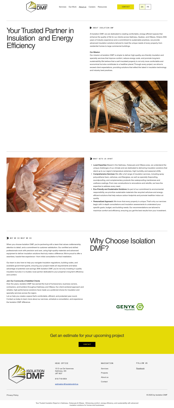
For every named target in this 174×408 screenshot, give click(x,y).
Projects (104, 373)
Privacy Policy (12, 395)
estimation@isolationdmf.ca (66, 384)
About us (104, 377)
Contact (104, 381)
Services (104, 368)
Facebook (140, 368)
